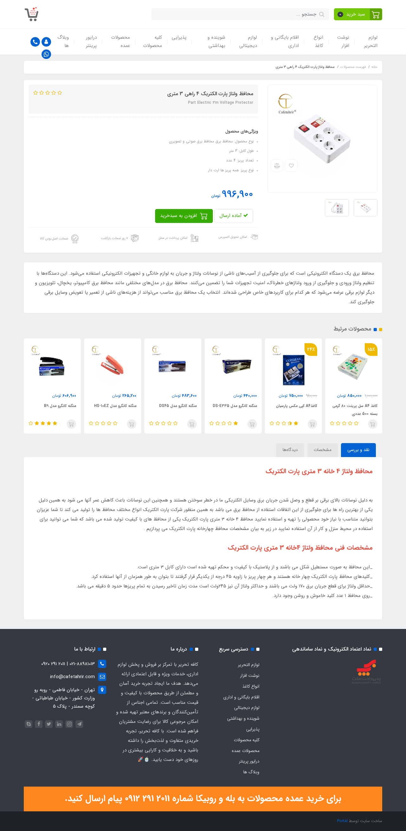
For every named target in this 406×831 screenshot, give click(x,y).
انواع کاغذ (318, 41)
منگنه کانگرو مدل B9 (60, 406)
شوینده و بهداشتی (216, 41)
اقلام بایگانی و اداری (285, 41)
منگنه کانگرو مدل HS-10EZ (115, 406)
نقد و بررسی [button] (358, 449)
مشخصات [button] (322, 449)
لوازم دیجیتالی (248, 41)
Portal (342, 821)
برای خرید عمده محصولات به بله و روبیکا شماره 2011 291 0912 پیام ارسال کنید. (203, 799)
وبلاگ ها (63, 41)
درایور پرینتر (91, 41)
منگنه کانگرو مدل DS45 (178, 406)
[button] (358, 14)
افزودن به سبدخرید (179, 215)
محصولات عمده (120, 41)
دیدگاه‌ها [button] (290, 449)
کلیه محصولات (152, 41)
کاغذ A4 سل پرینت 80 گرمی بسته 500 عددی (354, 410)
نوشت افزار (343, 41)
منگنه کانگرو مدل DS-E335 (235, 406)
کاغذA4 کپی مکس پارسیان (296, 406)
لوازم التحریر (370, 41)
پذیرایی (179, 37)
